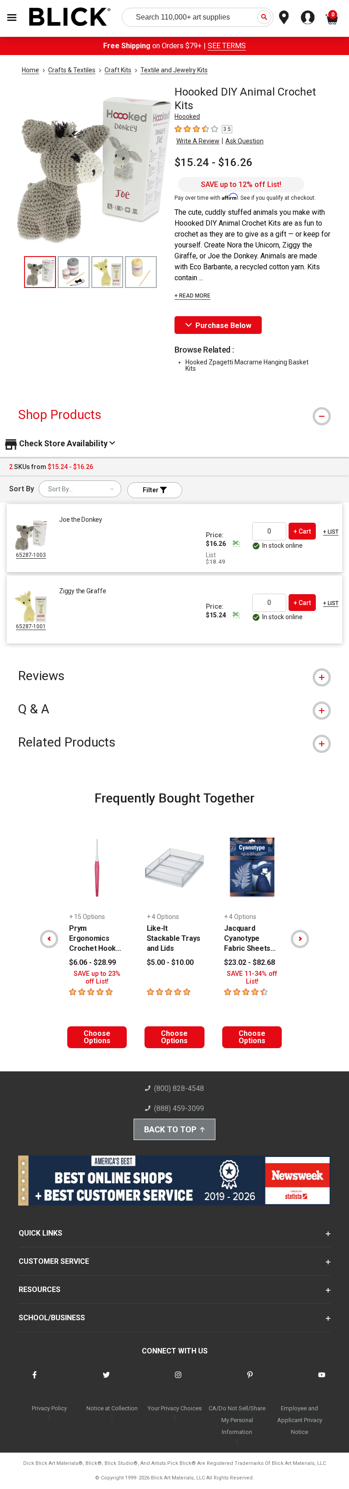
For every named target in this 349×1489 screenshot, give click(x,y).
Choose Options (97, 1037)
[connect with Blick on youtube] (322, 1380)
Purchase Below (223, 325)
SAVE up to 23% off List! (97, 977)
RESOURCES (39, 1289)
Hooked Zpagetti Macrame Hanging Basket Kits (247, 365)
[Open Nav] (11, 17)
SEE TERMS (227, 45)
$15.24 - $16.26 (213, 162)
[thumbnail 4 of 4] (141, 272)
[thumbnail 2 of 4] (74, 272)
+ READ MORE (192, 296)
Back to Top (170, 1129)
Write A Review (197, 141)
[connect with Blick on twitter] (106, 1380)
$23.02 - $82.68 (249, 962)
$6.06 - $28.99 (92, 962)
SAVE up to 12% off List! (241, 184)
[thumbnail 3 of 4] (107, 272)
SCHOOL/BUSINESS (52, 1317)
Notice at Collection (112, 1408)
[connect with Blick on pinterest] (250, 1380)
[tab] (174, 414)
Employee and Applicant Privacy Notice (299, 1420)
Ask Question (244, 141)
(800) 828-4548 (179, 1088)
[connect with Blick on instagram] (178, 1380)
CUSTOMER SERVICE (54, 1261)
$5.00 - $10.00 (170, 962)
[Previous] (49, 939)
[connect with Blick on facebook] (34, 1380)
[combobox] (80, 488)
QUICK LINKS (40, 1233)
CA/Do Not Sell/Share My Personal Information (237, 1420)
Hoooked (187, 116)
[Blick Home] (70, 17)
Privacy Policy (49, 1408)
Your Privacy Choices (175, 1408)
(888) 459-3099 (179, 1108)
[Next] (300, 939)
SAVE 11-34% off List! (252, 977)
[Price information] (235, 543)
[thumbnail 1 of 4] (40, 272)
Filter (151, 490)
